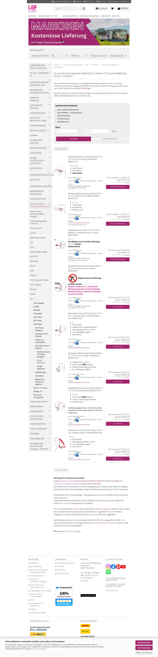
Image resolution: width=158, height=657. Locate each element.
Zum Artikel (117, 307)
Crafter (36, 306)
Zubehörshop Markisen (39, 401)
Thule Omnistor (38, 428)
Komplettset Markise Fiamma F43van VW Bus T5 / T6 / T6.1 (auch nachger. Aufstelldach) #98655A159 (85, 355)
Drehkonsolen (37, 113)
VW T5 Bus (38, 324)
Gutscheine (36, 153)
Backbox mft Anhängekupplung (39, 91)
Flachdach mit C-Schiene (42, 335)
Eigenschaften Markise (66, 106)
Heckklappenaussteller (41, 175)
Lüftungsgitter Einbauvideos (40, 590)
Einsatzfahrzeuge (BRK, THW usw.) (38, 222)
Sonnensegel (37, 411)
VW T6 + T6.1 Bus (40, 388)
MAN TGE (34, 256)
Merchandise (36, 406)
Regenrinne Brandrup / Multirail (40, 381)
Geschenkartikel (38, 148)
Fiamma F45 (80, 481)
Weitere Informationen (144, 652)
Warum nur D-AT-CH (48, 16)
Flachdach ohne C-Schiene (42, 347)
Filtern (73, 139)
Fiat (31, 242)
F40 (90, 481)
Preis (57, 127)
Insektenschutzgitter (41, 186)
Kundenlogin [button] (114, 1)
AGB (32, 600)
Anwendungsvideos (89, 16)
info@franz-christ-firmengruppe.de (89, 576)
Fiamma (33, 135)
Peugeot (33, 275)
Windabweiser (37, 438)
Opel (32, 270)
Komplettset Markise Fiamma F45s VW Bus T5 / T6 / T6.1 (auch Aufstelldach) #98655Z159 (85, 389)
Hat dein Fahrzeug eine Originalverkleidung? (39, 571)
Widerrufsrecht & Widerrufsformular (37, 586)
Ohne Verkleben (64, 116)
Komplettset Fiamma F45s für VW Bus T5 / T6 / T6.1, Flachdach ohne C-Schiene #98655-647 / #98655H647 (85, 315)
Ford (32, 247)
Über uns (105, 16)
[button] (101, 1)
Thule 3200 (96, 484)
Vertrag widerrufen (88, 595)
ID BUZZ (37, 310)
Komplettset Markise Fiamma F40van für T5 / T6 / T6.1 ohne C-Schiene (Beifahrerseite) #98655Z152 (85, 196)
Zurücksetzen (110, 139)
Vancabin (34, 433)
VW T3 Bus (38, 317)
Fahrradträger (38, 125)
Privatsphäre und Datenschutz (36, 604)
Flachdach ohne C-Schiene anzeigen (43, 354)
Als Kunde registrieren (65, 563)
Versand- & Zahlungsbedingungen (38, 580)
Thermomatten (37, 424)
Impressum (34, 563)
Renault (33, 289)
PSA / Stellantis (35, 285)
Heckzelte (35, 179)
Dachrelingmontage (37, 237)
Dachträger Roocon (36, 106)
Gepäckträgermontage (38, 252)
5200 (116, 481)
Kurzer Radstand (41, 361)
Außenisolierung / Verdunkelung (40, 83)
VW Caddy (38, 313)
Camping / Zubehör (35, 99)
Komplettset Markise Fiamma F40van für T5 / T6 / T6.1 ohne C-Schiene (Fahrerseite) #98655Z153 (85, 159)
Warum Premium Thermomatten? (36, 595)
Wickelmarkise (63, 122)
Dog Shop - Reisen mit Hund (38, 119)
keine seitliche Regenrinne (68, 109)
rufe (125, 86)
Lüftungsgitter (38, 199)
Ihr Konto (60, 566)
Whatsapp (78, 1)
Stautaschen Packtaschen (36, 417)
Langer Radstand (41, 367)
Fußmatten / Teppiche (36, 141)
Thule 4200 (97, 481)
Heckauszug (36, 168)
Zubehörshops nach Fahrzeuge (38, 66)
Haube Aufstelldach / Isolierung (37, 160)
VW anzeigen (39, 303)
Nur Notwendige (144, 648)
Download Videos (36, 575)
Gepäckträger (40, 372)
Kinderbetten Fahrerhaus (36, 192)
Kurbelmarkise (63, 119)
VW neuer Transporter (38, 396)
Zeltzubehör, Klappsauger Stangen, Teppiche (39, 446)
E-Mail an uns (89, 1)
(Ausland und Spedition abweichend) (79, 186)
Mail (79, 88)
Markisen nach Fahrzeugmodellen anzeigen (37, 214)
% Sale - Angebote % (39, 74)
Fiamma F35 (86, 484)
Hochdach (39, 376)
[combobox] (61, 149)
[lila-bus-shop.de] (39, 8)
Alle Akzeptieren (144, 643)
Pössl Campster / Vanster (39, 280)
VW (31, 299)
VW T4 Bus (38, 320)
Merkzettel (126, 1)
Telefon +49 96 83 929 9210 (61, 1)
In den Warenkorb (118, 187)
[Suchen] (84, 9)
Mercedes (34, 261)
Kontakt (32, 16)
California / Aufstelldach (40, 341)
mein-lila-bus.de (112, 590)
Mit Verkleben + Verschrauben (70, 113)
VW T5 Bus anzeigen (39, 329)
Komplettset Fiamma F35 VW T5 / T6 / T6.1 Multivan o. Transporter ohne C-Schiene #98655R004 (84, 232)
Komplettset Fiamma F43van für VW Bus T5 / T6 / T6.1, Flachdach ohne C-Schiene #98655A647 (84, 268)
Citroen (33, 233)
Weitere (116, 16)
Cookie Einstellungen (38, 612)
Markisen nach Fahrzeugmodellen (40, 205)
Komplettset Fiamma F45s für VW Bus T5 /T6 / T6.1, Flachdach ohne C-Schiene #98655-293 (85, 431)
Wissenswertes (70, 16)
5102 (109, 481)
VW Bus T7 (38, 391)
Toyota (32, 294)
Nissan (32, 266)
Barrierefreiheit (36, 566)
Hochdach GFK (36, 228)
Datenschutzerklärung (39, 649)
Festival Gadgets (38, 130)
